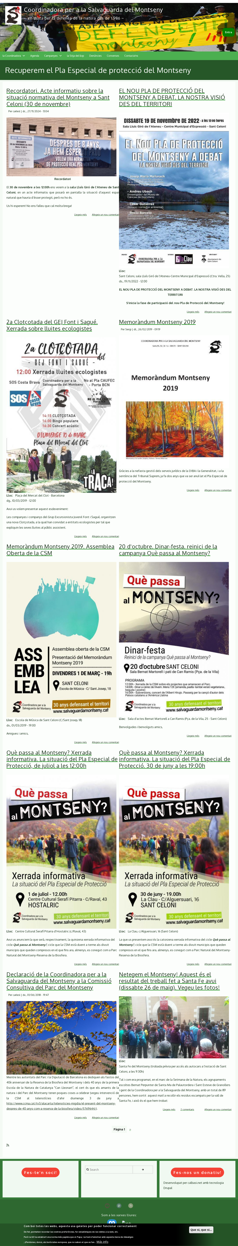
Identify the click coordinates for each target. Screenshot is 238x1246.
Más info (102, 1242)
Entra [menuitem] (228, 32)
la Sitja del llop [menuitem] (75, 55)
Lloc (122, 271)
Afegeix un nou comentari (105, 214)
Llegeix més (80, 215)
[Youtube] (107, 1205)
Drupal (167, 1188)
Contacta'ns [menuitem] (131, 55)
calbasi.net (195, 1182)
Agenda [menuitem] (34, 55)
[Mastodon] (119, 1205)
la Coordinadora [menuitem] (12, 55)
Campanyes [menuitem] (51, 55)
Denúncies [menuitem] (95, 55)
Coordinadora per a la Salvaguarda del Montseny (93, 9)
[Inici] (13, 15)
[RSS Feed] (130, 1205)
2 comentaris (187, 1109)
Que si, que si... (201, 1229)
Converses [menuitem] (113, 55)
